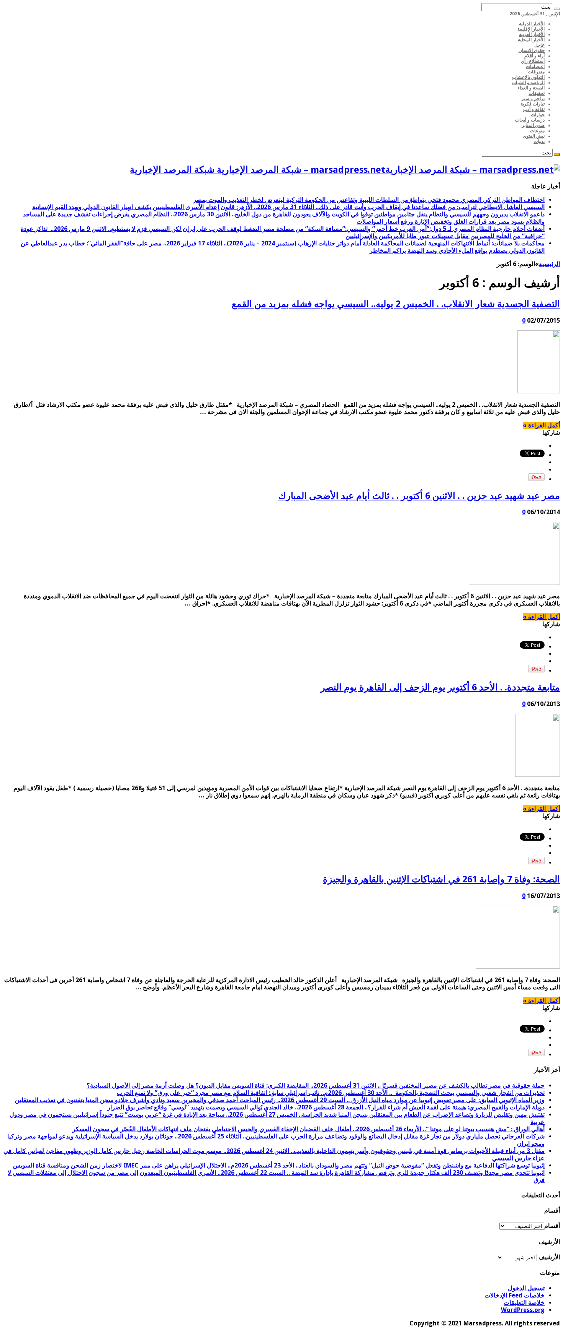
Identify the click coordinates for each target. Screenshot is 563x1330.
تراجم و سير (533, 98)
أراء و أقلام (534, 55)
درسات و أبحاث (530, 120)
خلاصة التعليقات (524, 1302)
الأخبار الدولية (532, 23)
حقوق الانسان (532, 50)
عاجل (539, 45)
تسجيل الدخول (526, 1288)
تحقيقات (537, 93)
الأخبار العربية (532, 34)
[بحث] (557, 9)
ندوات (539, 141)
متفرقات (536, 72)
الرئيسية (549, 264)
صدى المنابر (533, 125)
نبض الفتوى (534, 136)
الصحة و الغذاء (531, 88)
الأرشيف (549, 1257)
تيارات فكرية (532, 104)
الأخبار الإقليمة (531, 29)
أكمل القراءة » (541, 425)
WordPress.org (523, 1310)
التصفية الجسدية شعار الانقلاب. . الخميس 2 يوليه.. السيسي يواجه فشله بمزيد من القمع (396, 304)
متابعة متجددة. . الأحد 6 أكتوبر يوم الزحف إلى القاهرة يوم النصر (440, 687)
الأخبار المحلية (531, 39)
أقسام (552, 1225)
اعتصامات (535, 66)
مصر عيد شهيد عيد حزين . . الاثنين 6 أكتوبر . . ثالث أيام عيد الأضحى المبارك (419, 495)
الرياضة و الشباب (528, 82)
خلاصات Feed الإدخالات (514, 1295)
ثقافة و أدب (534, 109)
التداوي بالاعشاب (528, 77)
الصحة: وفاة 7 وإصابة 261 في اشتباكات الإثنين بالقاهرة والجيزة (441, 879)
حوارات (538, 114)
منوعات (537, 130)
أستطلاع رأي (533, 61)
